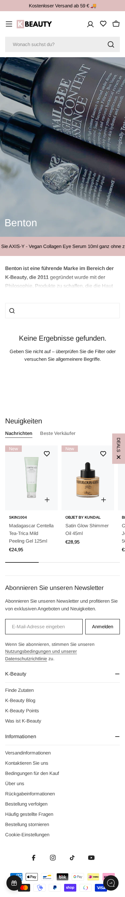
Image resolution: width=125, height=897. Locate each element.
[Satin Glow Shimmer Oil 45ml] (88, 478)
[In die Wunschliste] (46, 453)
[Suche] (111, 44)
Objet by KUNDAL (83, 517)
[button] (62, 276)
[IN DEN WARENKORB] (47, 499)
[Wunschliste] (103, 23)
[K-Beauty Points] (14, 883)
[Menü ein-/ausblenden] (9, 24)
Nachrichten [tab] (18, 433)
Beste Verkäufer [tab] (58, 433)
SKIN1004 (18, 517)
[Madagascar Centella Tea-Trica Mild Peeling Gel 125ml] (31, 478)
